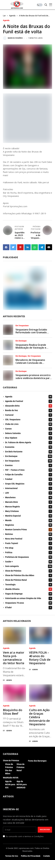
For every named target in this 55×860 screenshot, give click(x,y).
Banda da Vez (28, 410)
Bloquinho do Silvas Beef (12, 712)
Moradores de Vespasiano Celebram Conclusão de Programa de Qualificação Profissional (30, 364)
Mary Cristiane (28, 511)
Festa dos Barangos (37, 761)
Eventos (28, 465)
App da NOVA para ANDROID (22, 784)
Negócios (28, 525)
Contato (46, 856)
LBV (28, 493)
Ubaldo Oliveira (28, 589)
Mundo (28, 520)
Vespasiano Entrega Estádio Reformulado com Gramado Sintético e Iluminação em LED (32, 332)
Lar (4, 15)
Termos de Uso (11, 856)
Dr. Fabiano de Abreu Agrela (28, 442)
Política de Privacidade (30, 856)
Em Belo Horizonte (28, 451)
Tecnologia (28, 584)
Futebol (28, 479)
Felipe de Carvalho (28, 474)
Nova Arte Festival (28, 539)
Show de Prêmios (28, 571)
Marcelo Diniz (28, 502)
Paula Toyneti (28, 543)
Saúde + (28, 561)
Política (28, 552)
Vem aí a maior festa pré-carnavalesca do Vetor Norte (13, 657)
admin (9, 680)
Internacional (28, 488)
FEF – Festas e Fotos (28, 470)
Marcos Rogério (15, 38)
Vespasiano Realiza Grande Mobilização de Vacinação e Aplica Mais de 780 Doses (31, 347)
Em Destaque (21, 341)
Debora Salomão (28, 433)
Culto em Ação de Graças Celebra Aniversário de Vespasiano (39, 717)
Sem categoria (28, 566)
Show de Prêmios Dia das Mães (28, 575)
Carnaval (28, 415)
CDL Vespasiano (28, 419)
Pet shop (28, 548)
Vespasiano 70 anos (28, 603)
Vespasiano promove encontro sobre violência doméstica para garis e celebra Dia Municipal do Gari (33, 379)
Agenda (12, 15)
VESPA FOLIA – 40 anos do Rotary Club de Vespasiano (39, 657)
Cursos (28, 428)
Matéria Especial (28, 516)
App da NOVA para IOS (10, 784)
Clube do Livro (28, 424)
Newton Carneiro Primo (28, 529)
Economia (28, 447)
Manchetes (28, 497)
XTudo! (28, 607)
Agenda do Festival (28, 401)
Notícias (28, 534)
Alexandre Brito (28, 406)
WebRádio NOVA (10, 777)
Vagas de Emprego (28, 594)
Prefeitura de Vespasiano (28, 557)
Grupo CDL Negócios (28, 483)
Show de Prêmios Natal (28, 580)
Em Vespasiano (22, 326)
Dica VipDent (28, 438)
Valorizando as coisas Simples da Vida (28, 598)
